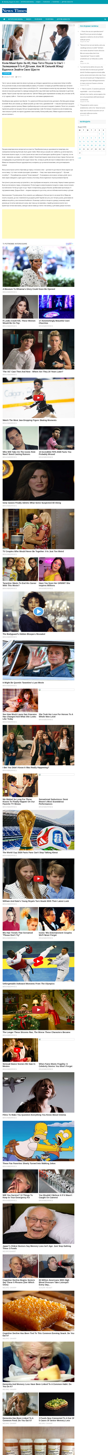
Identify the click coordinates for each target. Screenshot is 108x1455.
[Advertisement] (38, 132)
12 (88, 141)
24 (80, 149)
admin (19, 77)
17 (80, 145)
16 (104, 141)
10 (80, 141)
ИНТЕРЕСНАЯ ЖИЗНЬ (27, 2)
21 (96, 145)
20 (92, 145)
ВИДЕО (38, 2)
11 (84, 141)
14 (96, 141)
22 (100, 145)
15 (100, 141)
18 (84, 145)
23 (104, 145)
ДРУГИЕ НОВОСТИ (67, 2)
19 (88, 145)
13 (92, 141)
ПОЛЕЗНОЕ (46, 2)
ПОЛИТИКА (55, 2)
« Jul (79, 158)
